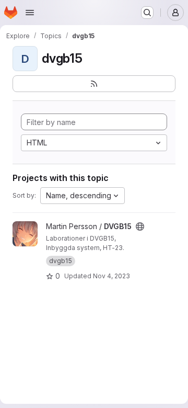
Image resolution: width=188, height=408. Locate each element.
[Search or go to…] (147, 12)
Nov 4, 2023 (111, 276)
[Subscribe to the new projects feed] (94, 83)
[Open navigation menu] (29, 12)
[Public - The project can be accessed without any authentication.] (140, 226)
